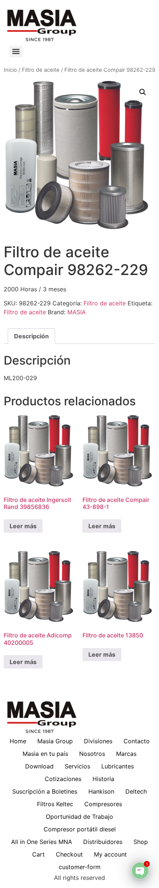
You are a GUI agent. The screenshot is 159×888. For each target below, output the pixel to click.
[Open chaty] (140, 870)
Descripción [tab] (31, 336)
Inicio (10, 70)
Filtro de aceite (41, 70)
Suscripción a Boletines (44, 791)
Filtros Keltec (55, 804)
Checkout (69, 854)
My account (110, 854)
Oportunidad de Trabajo (79, 816)
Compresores (103, 804)
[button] (142, 92)
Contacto (137, 741)
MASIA (76, 312)
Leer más (23, 526)
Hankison (101, 791)
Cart (38, 854)
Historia (103, 779)
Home (18, 741)
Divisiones (98, 741)
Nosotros (92, 753)
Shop (140, 841)
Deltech (136, 791)
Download (39, 766)
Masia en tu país (45, 753)
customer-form (80, 867)
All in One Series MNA (41, 841)
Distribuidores (102, 841)
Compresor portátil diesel (80, 829)
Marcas (126, 753)
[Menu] (16, 51)
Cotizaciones (63, 779)
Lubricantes (117, 766)
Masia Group (55, 741)
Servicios (77, 766)
